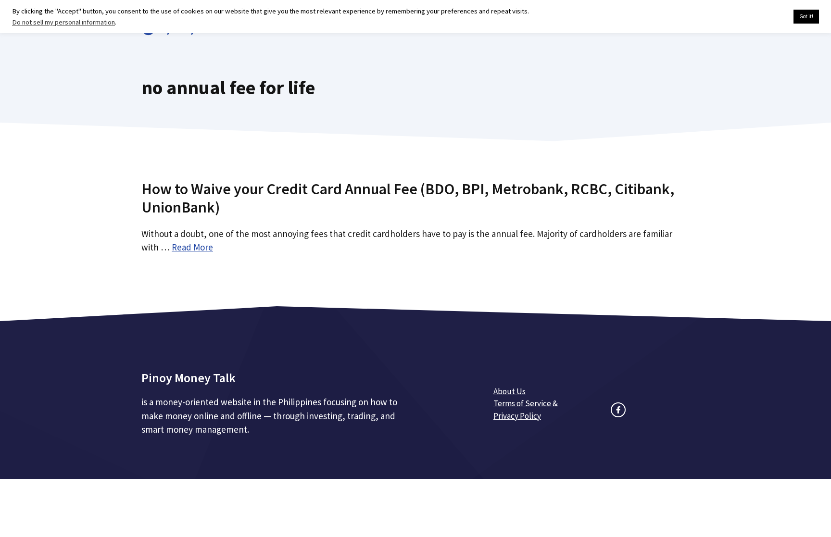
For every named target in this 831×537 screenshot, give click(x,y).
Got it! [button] (806, 16)
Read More (192, 247)
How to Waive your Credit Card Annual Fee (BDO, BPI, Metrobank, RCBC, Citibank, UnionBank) (407, 198)
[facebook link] (618, 409)
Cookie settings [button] (763, 16)
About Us (509, 391)
